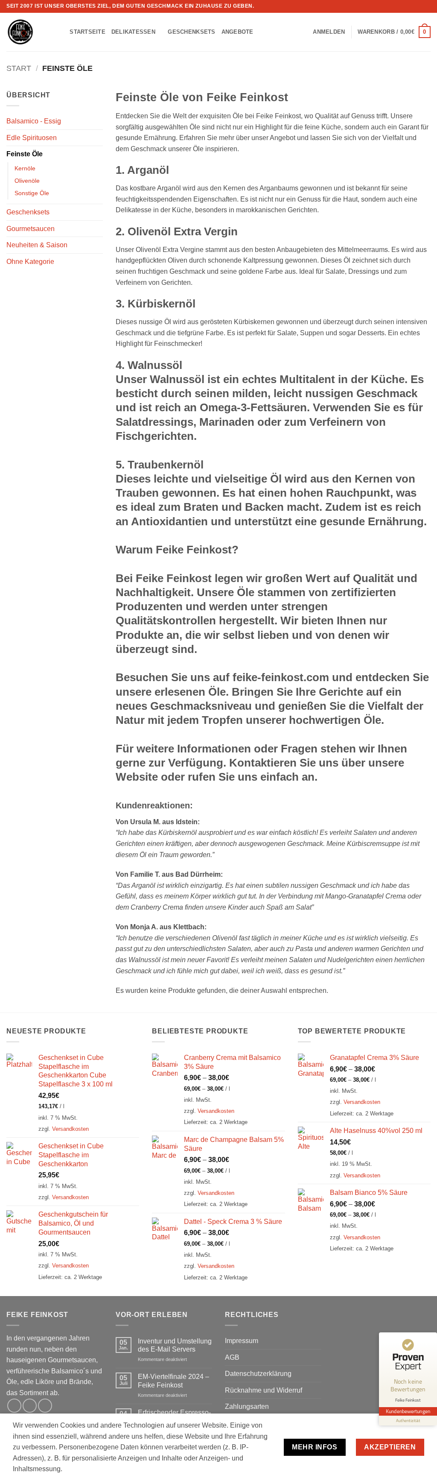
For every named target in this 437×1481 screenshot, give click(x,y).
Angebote (237, 32)
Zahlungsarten (247, 1406)
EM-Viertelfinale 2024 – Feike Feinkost (173, 1380)
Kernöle (25, 168)
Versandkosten (70, 1129)
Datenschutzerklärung (258, 1373)
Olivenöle (27, 180)
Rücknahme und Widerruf (263, 1390)
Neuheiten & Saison (36, 245)
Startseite (87, 32)
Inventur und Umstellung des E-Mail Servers (175, 1345)
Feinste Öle (24, 154)
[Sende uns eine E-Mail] (426, 6)
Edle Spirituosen (31, 137)
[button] (329, 32)
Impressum (241, 1340)
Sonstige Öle (32, 193)
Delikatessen (133, 32)
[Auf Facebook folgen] (410, 6)
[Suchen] (60, 32)
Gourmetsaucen (30, 228)
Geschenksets (191, 32)
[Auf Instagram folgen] (418, 6)
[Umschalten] (98, 121)
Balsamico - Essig (33, 121)
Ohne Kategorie (30, 261)
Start (18, 68)
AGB (232, 1357)
